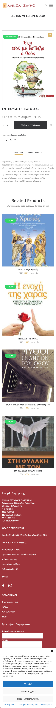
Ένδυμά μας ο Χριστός (28, 269)
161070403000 (12, 521)
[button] (52, 651)
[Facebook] (3, 585)
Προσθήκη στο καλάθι (30, 125)
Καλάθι (5, 607)
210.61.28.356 (9, 509)
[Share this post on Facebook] (3, 140)
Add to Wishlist (51, 125)
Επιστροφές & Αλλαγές (11, 549)
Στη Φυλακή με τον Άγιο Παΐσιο (28, 470)
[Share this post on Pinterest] (15, 140)
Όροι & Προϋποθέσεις (11, 564)
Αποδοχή (28, 683)
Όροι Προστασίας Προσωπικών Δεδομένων (35, 704)
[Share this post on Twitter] (7, 140)
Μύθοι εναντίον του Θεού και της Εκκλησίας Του (28, 404)
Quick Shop (28, 244)
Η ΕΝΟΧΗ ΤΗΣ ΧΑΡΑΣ (28, 338)
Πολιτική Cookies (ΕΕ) (10, 569)
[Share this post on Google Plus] (11, 140)
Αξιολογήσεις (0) (34, 152)
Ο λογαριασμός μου (10, 602)
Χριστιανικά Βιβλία (18, 135)
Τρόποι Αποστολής (9, 559)
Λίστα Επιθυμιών (8, 612)
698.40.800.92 (8, 512)
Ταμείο (4, 617)
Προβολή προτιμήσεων (28, 698)
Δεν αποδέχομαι (28, 691)
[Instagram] (10, 585)
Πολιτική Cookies (9, 704)
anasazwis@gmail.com (12, 515)
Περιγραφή (19, 152)
